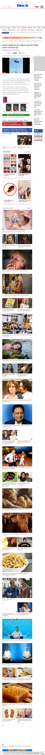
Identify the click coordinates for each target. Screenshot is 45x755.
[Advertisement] (22, 17)
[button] (27, 108)
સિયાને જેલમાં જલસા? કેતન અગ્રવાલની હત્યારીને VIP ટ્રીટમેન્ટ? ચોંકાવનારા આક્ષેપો (38, 121)
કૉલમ (18, 30)
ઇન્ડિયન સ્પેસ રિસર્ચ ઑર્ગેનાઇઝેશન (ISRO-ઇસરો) (12, 79)
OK (42, 753)
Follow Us (22, 53)
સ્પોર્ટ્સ (18, 27)
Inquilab (22, 2)
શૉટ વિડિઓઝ (24, 30)
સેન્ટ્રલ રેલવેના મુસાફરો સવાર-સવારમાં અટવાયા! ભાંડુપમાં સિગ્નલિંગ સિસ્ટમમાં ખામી (38, 112)
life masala (21, 120)
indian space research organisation (13, 120)
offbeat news (4, 120)
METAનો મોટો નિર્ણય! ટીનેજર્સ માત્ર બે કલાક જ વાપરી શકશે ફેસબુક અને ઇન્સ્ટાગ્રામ (38, 77)
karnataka (25, 120)
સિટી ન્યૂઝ (5, 30)
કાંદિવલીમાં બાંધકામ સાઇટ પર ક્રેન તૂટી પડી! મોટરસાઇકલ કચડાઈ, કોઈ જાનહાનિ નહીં (37, 86)
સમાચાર (8, 27)
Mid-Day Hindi (26, 2)
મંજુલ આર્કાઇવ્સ (39, 30)
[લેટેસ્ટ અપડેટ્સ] (6, 27)
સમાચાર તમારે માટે (11, 30)
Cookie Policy (36, 753)
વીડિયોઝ (39, 27)
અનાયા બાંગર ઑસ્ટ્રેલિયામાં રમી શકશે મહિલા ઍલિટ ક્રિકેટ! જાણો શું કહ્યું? (31, 32)
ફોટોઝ (35, 27)
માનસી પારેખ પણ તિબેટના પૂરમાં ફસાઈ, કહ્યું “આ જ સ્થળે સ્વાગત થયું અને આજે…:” (38, 104)
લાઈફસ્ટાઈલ (23, 27)
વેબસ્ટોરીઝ (30, 27)
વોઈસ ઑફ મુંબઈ (31, 30)
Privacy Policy (29, 753)
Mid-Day (18, 2)
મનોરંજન (13, 27)
